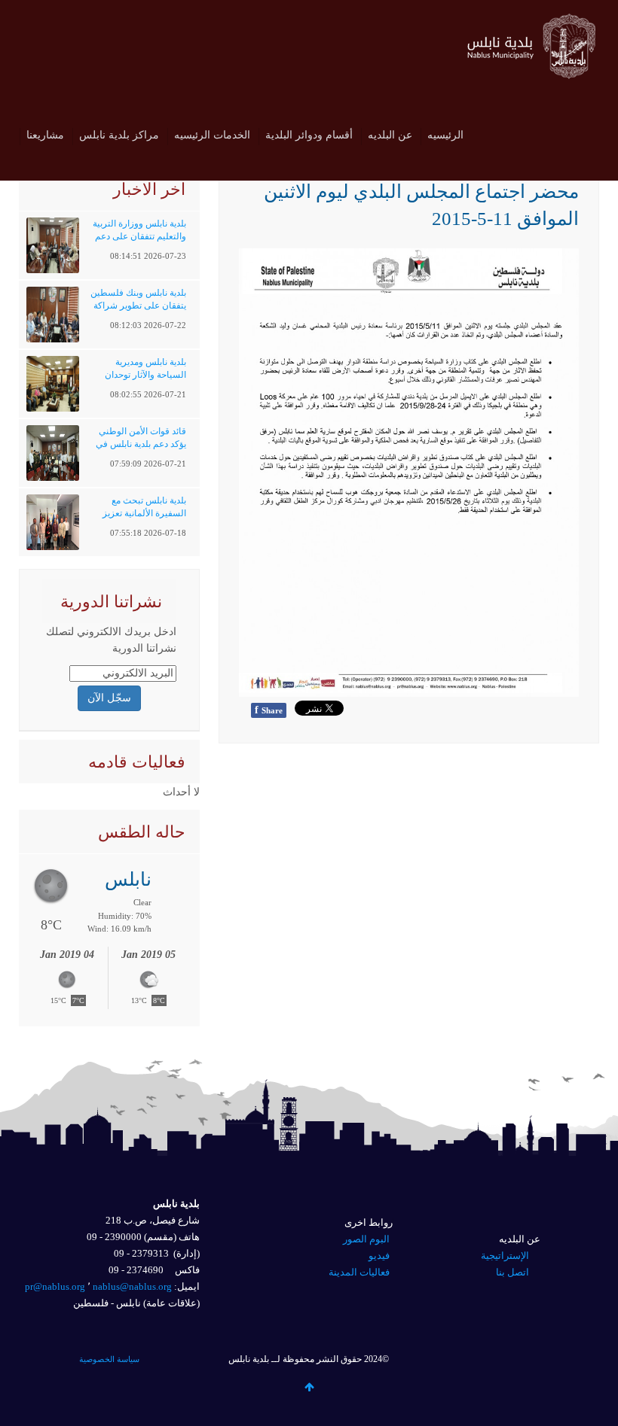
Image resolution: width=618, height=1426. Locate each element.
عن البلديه (390, 135)
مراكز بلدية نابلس (119, 135)
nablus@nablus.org (132, 1286)
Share (269, 710)
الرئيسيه (445, 135)
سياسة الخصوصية (109, 1359)
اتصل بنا (512, 1272)
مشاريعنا (45, 135)
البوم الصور (366, 1239)
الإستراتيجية (505, 1255)
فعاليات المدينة (359, 1272)
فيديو (379, 1255)
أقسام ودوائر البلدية (309, 135)
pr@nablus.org (55, 1286)
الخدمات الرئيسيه (212, 135)
